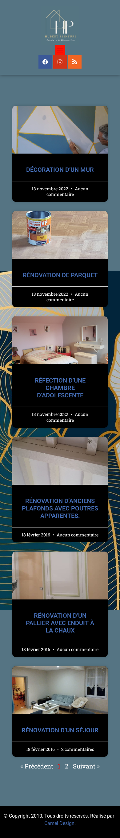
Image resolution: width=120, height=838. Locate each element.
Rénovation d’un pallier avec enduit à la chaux (60, 623)
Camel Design (59, 823)
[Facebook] (45, 61)
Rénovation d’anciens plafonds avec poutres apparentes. (60, 508)
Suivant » (86, 766)
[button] (60, 50)
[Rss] (75, 61)
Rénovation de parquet (60, 275)
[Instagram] (59, 61)
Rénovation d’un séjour (60, 730)
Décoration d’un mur (60, 169)
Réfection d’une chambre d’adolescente (60, 388)
